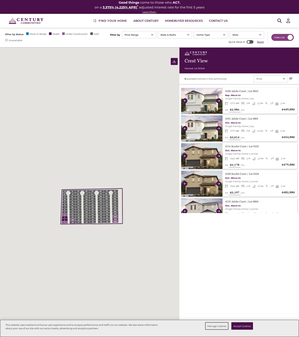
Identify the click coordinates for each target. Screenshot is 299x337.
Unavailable (15, 40)
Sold (96, 33)
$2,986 (234, 109)
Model (56, 33)
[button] (184, 101)
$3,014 (234, 137)
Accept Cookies (242, 325)
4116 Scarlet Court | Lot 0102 (242, 146)
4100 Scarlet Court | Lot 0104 (242, 174)
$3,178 (234, 165)
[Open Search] (279, 21)
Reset (260, 42)
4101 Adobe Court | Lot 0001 (241, 118)
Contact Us (218, 21)
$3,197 (234, 192)
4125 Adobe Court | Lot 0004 (241, 201)
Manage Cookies (216, 325)
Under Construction (77, 33)
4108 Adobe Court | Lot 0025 (241, 91)
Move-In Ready (38, 33)
